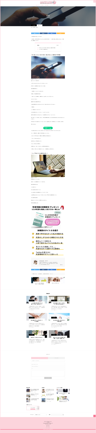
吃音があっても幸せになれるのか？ (37, 337)
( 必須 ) (35, 364)
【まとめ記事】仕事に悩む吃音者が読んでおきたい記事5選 (50, 394)
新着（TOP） (37, 5)
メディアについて (52, 5)
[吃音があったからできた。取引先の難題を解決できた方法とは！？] (63, 398)
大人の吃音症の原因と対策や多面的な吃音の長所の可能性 (35, 399)
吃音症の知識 (35, 400)
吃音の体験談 (46, 5)
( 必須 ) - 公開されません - (35, 366)
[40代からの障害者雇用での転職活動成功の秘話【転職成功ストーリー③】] (28, 391)
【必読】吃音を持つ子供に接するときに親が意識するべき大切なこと (50, 399)
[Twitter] (46, 260)
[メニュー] (94, 1)
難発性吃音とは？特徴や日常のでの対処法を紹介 (35, 394)
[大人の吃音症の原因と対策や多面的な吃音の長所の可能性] (28, 400)
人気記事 (42, 5)
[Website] (45, 260)
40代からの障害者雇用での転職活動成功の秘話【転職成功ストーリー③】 (35, 390)
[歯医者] (39, 280)
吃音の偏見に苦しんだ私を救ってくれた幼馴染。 (37, 321)
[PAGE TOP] (94, 416)
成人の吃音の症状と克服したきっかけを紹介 (63, 393)
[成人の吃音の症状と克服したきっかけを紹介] (63, 391)
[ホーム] (31, 27)
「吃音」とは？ (58, 5)
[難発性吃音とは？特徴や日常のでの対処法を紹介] (28, 395)
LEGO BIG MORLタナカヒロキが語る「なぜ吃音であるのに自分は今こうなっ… (50, 390)
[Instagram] (47, 260)
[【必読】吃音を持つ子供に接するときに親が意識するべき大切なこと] (43, 400)
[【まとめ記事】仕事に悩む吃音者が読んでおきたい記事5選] (43, 395)
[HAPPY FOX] (48, 2)
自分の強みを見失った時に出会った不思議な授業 (59, 321)
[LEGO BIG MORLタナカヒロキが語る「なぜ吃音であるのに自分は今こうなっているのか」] (43, 391)
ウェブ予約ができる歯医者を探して (43, 49)
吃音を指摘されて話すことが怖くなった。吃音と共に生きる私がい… (59, 304)
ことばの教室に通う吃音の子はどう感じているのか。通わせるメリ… (37, 304)
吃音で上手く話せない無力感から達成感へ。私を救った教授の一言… (59, 338)
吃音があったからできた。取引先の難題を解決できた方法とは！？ (63, 401)
